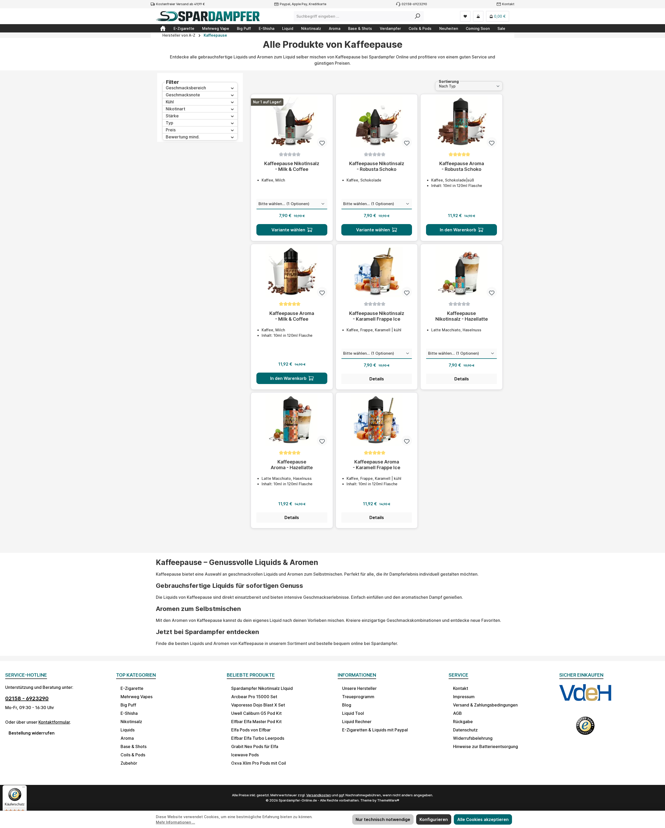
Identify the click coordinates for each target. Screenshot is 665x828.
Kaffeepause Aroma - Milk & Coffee (291, 316)
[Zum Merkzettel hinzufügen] (322, 142)
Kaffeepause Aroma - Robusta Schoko (461, 166)
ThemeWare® (388, 800)
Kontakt (508, 4)
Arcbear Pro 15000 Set (254, 696)
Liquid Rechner (356, 721)
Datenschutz (465, 729)
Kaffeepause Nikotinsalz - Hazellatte (461, 316)
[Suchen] (417, 16)
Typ (169, 122)
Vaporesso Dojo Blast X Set (258, 705)
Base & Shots (134, 746)
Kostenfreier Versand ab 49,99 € (180, 4)
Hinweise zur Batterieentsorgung (485, 746)
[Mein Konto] (478, 16)
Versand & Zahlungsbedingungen (485, 705)
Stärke (172, 115)
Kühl (170, 101)
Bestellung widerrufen (32, 733)
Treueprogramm (358, 696)
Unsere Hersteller (359, 688)
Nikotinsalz (131, 721)
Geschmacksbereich (186, 87)
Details (376, 378)
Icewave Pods (245, 754)
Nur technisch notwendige (383, 819)
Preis (171, 129)
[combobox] (353, 16)
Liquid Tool (353, 713)
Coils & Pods (133, 754)
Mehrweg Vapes (136, 696)
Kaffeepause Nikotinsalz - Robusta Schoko (376, 166)
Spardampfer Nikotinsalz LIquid (262, 688)
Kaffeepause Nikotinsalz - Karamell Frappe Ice (376, 316)
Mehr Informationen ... (175, 822)
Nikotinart (175, 108)
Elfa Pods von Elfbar (251, 729)
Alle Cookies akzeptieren (483, 819)
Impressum (464, 696)
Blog (346, 705)
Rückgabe (463, 721)
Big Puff (128, 705)
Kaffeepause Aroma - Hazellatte (292, 464)
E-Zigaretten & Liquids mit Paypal (375, 729)
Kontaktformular (54, 722)
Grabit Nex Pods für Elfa (254, 746)
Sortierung (449, 81)
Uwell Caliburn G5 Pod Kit (256, 713)
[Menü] (24, 788)
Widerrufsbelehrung (473, 738)
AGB (457, 713)
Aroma (127, 738)
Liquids (128, 729)
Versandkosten (318, 795)
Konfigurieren (434, 819)
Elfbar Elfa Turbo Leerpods (257, 738)
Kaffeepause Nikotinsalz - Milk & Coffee (291, 166)
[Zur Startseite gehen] (208, 16)
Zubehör (129, 763)
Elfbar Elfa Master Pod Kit (256, 721)
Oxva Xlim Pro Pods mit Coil (258, 763)
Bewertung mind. (183, 136)
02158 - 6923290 (27, 698)
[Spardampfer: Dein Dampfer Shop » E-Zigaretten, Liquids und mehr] (163, 28)
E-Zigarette (132, 688)
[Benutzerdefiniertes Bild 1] (585, 697)
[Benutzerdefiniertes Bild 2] (585, 729)
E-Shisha (129, 713)
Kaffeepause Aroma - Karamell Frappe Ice (376, 464)
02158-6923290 (414, 4)
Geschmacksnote (183, 94)
